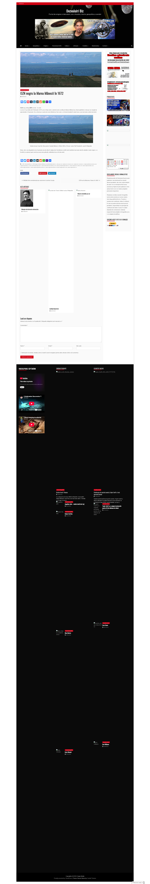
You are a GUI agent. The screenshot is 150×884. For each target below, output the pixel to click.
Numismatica (95, 46)
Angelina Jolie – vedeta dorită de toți (74, 504)
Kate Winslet (68, 752)
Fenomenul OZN (56, 46)
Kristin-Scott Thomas (62, 492)
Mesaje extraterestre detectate (29, 209)
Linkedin (52, 173)
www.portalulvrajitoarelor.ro (62, 165)
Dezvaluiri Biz (75, 10)
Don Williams (105, 744)
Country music (97, 489)
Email (50, 346)
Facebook (25, 173)
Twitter (34, 173)
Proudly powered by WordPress (63, 878)
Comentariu (24, 325)
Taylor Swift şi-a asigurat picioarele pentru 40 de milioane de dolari (111, 507)
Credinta (85, 46)
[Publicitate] (118, 110)
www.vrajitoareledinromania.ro (38, 167)
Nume (22, 346)
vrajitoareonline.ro (24, 165)
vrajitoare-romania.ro (78, 164)
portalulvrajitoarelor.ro (51, 164)
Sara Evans (105, 625)
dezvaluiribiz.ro (28, 164)
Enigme (46, 46)
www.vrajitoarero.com (62, 167)
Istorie (26, 46)
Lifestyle (75, 46)
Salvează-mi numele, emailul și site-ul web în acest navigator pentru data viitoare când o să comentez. (50, 352)
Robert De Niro (68, 514)
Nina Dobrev (68, 633)
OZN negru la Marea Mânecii (39, 164)
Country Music (99, 368)
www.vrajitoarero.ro (72, 167)
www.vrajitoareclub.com (88, 165)
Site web (78, 346)
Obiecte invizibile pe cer (84, 194)
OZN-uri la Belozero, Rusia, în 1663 (88, 180)
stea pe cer (59, 164)
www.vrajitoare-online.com (76, 165)
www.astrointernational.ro (35, 165)
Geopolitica (36, 46)
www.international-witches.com (49, 165)
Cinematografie (61, 368)
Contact (104, 46)
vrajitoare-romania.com (67, 164)
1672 (23, 164)
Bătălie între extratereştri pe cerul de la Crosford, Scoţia (38, 180)
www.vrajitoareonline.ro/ (51, 167)
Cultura (67, 46)
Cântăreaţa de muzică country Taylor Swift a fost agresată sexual (107, 493)
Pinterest (43, 173)
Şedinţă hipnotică (54, 309)
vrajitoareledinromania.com (90, 164)
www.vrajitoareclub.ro (25, 167)
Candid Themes (91, 878)
